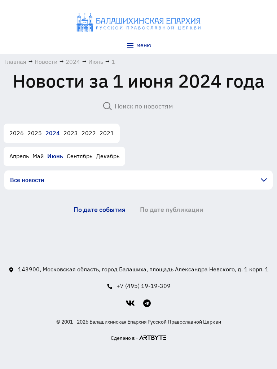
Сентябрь (79, 156)
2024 (52, 133)
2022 (89, 133)
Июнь (55, 156)
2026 (16, 133)
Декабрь (107, 156)
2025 (34, 133)
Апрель (19, 156)
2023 (70, 133)
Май (38, 156)
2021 (107, 133)
